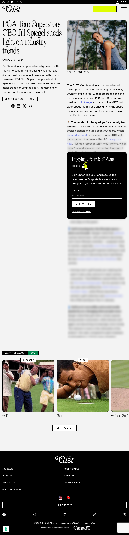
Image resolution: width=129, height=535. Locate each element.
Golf (32, 99)
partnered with (114, 296)
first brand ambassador (88, 283)
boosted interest (77, 135)
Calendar (69, 476)
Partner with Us (72, 483)
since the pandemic (106, 246)
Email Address (80, 191)
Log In (123, 2)
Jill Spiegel (85, 102)
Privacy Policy (89, 523)
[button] (124, 8)
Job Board (7, 469)
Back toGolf (64, 428)
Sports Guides (71, 469)
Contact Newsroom (12, 490)
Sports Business (14, 99)
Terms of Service (73, 523)
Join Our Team (9, 483)
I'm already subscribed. (81, 212)
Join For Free (105, 9)
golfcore (119, 233)
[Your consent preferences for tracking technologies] (6, 529)
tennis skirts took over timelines (96, 259)
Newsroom (7, 476)
